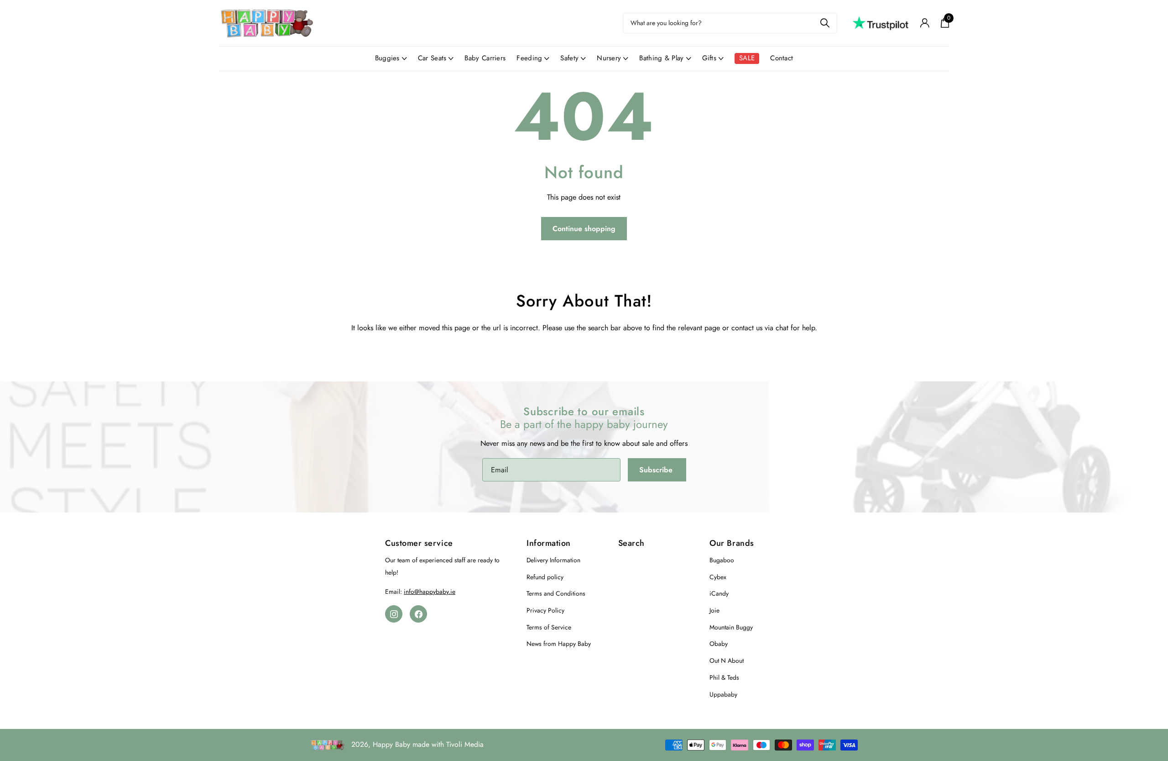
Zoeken (824, 23)
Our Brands (731, 543)
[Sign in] (924, 23)
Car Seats (432, 58)
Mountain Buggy (731, 627)
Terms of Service (549, 627)
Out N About (726, 660)
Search (631, 543)
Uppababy (723, 694)
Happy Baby (391, 744)
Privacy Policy (545, 610)
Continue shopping (584, 228)
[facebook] (418, 614)
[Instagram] (393, 614)
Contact (781, 58)
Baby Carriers (485, 58)
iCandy (719, 593)
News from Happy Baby (559, 643)
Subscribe (657, 470)
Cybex (717, 576)
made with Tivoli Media (448, 744)
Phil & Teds (724, 677)
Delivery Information (553, 560)
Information (549, 543)
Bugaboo (721, 560)
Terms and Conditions (556, 593)
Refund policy (545, 576)
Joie (714, 610)
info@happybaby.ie (429, 591)
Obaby (718, 643)
